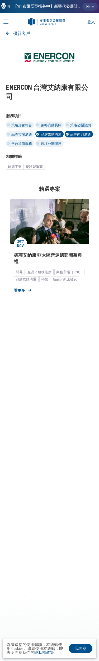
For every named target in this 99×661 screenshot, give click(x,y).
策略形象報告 (21, 125)
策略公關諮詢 (80, 125)
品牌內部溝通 (80, 134)
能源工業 (15, 166)
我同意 (81, 648)
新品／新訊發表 (65, 279)
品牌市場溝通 (21, 134)
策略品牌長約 (51, 125)
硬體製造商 (34, 166)
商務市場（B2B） (69, 272)
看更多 (19, 290)
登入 (91, 21)
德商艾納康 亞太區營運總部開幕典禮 (48, 258)
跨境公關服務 (51, 143)
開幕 (19, 272)
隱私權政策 (44, 652)
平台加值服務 (21, 143)
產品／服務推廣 (39, 272)
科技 (44, 279)
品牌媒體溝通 (51, 134)
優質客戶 (21, 33)
